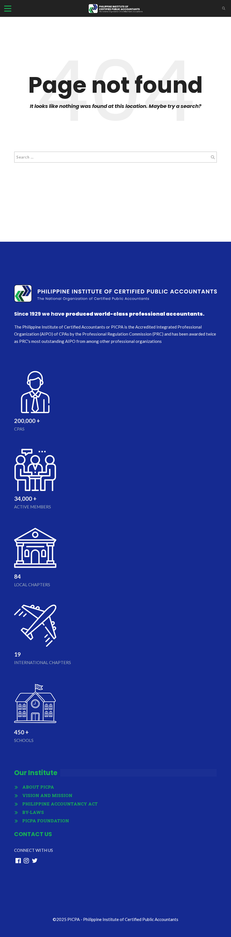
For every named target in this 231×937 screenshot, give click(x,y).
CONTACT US (33, 834)
